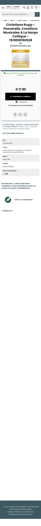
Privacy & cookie (27, 514)
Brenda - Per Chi (20, 242)
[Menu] (3, 8)
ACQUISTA (21, 257)
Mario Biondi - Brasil (20, 382)
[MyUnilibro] (28, 7)
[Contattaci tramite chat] (24, 7)
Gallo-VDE (6, 159)
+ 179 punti (22, 102)
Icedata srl (19, 514)
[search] (37, 14)
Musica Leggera (8, 166)
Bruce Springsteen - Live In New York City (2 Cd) (20, 335)
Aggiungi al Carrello (22, 96)
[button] (37, 7)
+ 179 (4, 174)
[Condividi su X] (20, 115)
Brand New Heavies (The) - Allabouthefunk (20, 429)
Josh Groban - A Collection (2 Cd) (20, 288)
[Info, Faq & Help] (32, 7)
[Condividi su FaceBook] (15, 115)
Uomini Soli (20, 476)
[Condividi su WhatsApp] (25, 115)
